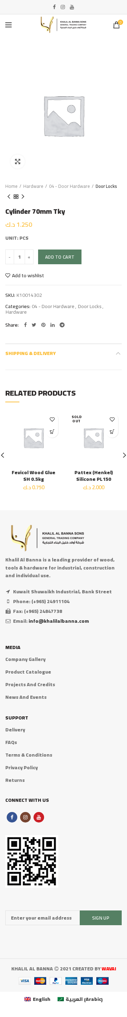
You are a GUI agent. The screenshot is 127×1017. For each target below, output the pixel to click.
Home (11, 186)
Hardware (33, 186)
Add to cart (59, 257)
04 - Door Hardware (69, 186)
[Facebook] (54, 7)
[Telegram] (62, 324)
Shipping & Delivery (30, 353)
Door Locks (106, 186)
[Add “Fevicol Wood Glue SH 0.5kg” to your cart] (52, 431)
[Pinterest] (43, 324)
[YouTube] (72, 7)
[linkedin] (52, 324)
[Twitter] (34, 324)
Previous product (8, 196)
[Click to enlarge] (18, 162)
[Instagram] (62, 7)
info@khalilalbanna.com (59, 621)
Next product (22, 196)
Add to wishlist (28, 275)
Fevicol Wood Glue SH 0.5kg (33, 475)
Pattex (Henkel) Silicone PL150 (93, 475)
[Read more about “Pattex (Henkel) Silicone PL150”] (112, 431)
